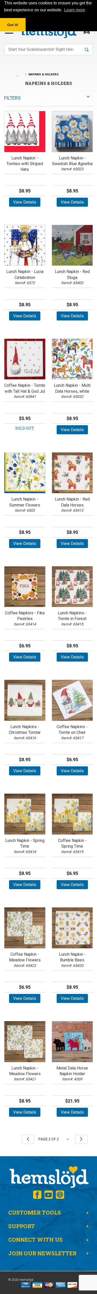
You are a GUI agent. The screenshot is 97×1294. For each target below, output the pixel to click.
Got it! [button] (12, 25)
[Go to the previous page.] (28, 1139)
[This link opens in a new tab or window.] (37, 1195)
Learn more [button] (74, 10)
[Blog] (60, 1195)
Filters (12, 98)
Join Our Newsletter (42, 1253)
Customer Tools (34, 1212)
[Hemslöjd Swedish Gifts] (48, 1176)
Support (21, 1226)
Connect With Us (35, 1239)
